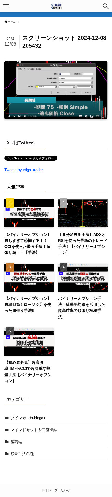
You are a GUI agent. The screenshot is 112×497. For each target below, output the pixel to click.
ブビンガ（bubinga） (28, 418)
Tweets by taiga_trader (23, 169)
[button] (105, 6)
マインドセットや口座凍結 (33, 430)
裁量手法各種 (22, 453)
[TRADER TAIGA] (56, 6)
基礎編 (16, 442)
